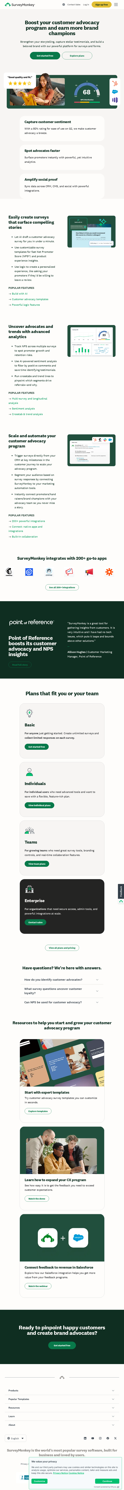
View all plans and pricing (62, 947)
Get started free (45, 55)
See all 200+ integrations (62, 587)
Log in (86, 4)
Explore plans (77, 55)
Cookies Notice (76, 1473)
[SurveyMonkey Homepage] (20, 5)
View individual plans (39, 805)
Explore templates (38, 1111)
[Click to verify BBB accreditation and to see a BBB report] (26, 1479)
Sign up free (101, 4)
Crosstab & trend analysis (27, 414)
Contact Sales (73, 4)
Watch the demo (36, 1198)
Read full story (20, 664)
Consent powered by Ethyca (105, 1487)
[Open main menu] (116, 5)
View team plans (36, 863)
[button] (62, 979)
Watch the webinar (38, 1286)
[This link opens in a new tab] (85, 1438)
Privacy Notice (60, 1473)
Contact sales (35, 922)
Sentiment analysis (23, 408)
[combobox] (15, 1438)
